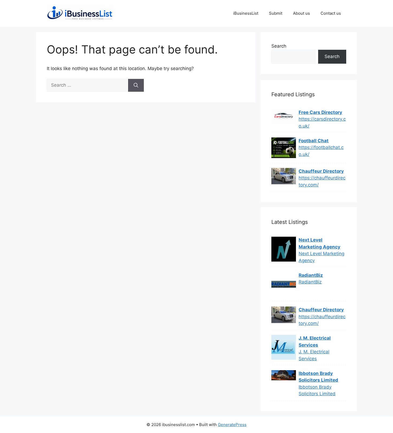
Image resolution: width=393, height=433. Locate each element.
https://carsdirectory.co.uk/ (322, 122)
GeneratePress (232, 424)
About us (301, 13)
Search (278, 46)
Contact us (331, 13)
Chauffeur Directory (321, 171)
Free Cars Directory (320, 112)
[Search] (136, 85)
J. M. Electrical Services (315, 341)
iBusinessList (245, 13)
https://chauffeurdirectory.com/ (322, 181)
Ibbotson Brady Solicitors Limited (318, 377)
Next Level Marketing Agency (319, 243)
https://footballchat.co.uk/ (321, 151)
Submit (275, 13)
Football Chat (314, 140)
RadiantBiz (311, 275)
